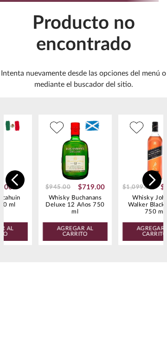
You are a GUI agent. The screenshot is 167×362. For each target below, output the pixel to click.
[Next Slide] (151, 179)
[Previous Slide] (15, 179)
